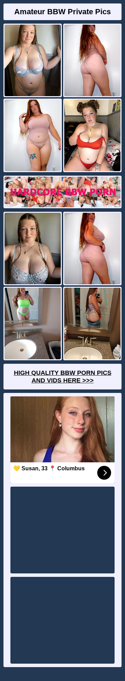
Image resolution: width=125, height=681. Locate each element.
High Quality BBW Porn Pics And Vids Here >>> (62, 376)
